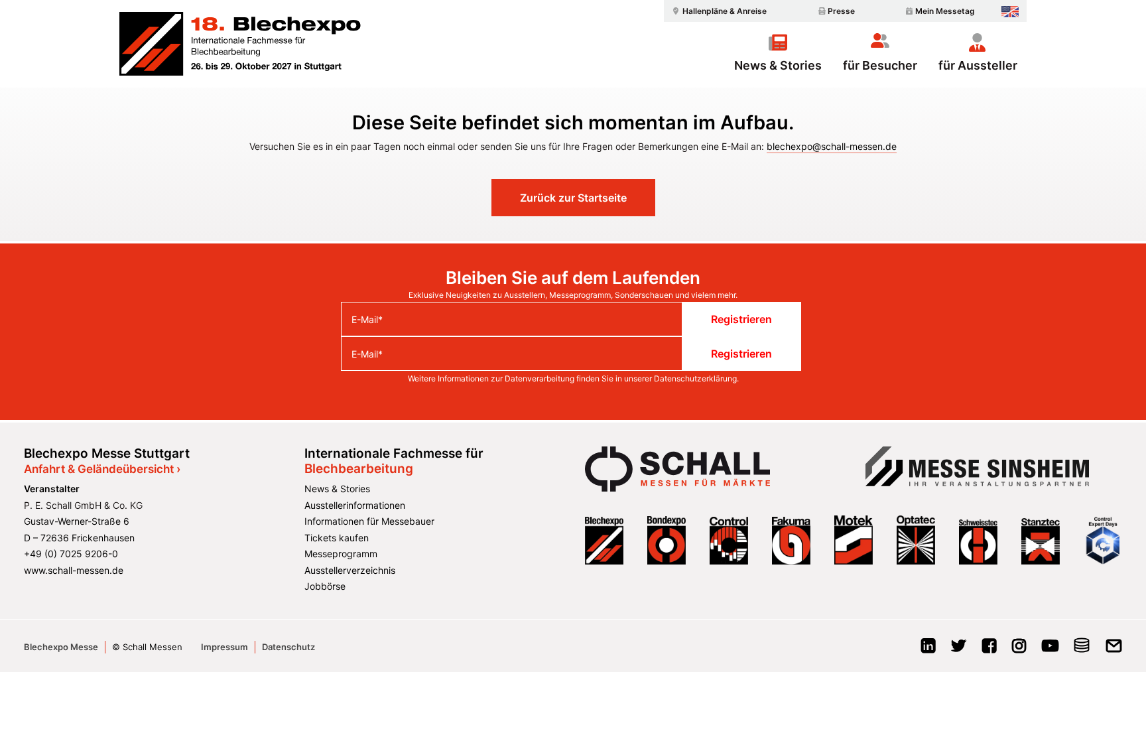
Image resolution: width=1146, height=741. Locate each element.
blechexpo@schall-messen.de (832, 146)
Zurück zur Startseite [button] (573, 197)
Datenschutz (288, 646)
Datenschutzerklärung (695, 378)
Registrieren (741, 319)
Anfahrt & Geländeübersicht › (102, 469)
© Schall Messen (147, 646)
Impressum (224, 646)
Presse (841, 11)
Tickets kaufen (336, 537)
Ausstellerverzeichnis (349, 570)
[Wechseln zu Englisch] (1010, 11)
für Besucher (880, 65)
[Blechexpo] (240, 44)
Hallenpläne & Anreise (724, 11)
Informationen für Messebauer (369, 521)
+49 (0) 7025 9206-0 (71, 553)
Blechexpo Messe (61, 646)
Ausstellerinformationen (354, 505)
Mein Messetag (945, 11)
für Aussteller (977, 65)
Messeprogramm (340, 553)
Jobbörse (325, 586)
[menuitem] (717, 11)
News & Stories (778, 65)
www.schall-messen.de (73, 570)
